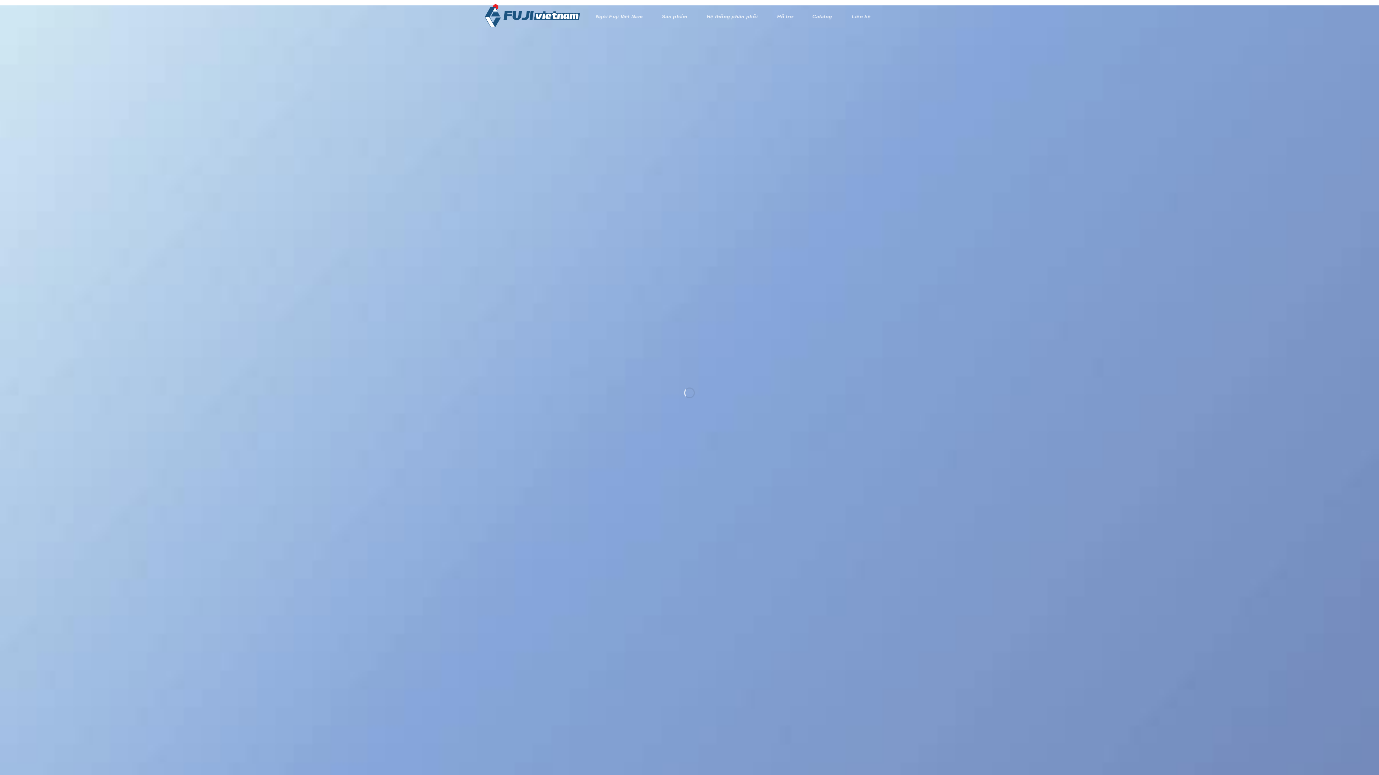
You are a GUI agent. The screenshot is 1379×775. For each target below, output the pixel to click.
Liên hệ (861, 16)
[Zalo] (1364, 742)
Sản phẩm (680, 16)
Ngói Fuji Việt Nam (625, 16)
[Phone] (1364, 721)
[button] (887, 16)
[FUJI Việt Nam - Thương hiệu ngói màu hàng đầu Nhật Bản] (532, 16)
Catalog (824, 16)
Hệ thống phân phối (736, 16)
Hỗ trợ (787, 16)
